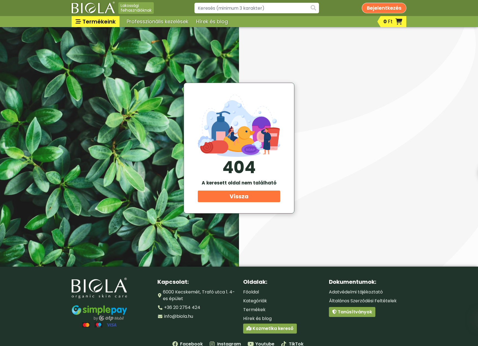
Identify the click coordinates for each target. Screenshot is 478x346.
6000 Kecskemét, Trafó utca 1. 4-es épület (199, 295)
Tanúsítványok (354, 312)
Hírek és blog (212, 21)
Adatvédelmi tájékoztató (356, 292)
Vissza (239, 196)
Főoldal (251, 292)
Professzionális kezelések (157, 21)
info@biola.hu (178, 316)
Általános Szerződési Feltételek (363, 301)
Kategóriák (255, 301)
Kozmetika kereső (272, 328)
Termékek (254, 309)
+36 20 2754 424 (182, 307)
